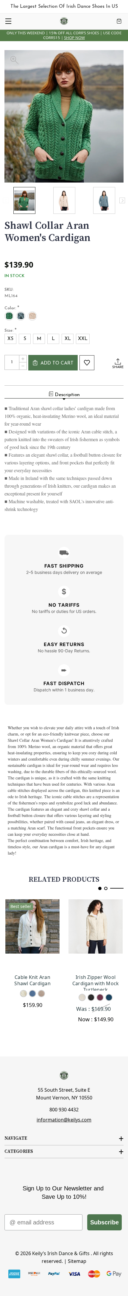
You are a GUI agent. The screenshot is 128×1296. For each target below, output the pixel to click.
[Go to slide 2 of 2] (105, 888)
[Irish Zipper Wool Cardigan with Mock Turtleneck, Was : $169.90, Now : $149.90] (95, 934)
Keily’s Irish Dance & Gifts (61, 1253)
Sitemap (77, 1261)
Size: (10, 331)
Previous (6, 200)
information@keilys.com (64, 1119)
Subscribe (104, 1222)
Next (122, 200)
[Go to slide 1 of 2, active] (100, 888)
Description (67, 395)
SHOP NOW (74, 37)
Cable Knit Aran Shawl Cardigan (32, 980)
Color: (11, 308)
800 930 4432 (64, 1109)
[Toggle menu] (8, 21)
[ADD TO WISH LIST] (86, 362)
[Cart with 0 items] (119, 21)
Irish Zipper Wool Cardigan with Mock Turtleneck (95, 982)
